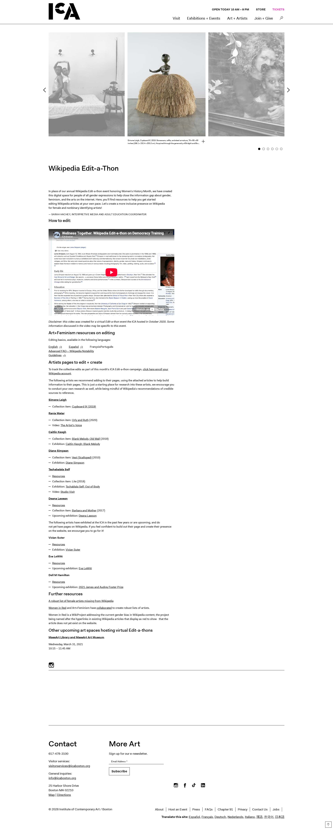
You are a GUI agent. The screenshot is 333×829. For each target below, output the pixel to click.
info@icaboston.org (62, 778)
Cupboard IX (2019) (84, 406)
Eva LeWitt (85, 568)
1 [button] (259, 149)
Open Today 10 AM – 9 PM (230, 9)
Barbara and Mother (84, 510)
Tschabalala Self (59, 469)
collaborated (104, 608)
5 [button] (277, 149)
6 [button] (281, 149)
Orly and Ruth (80, 420)
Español (74, 347)
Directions (64, 795)
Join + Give (263, 18)
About (159, 809)
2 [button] (263, 149)
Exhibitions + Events (203, 18)
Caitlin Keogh (57, 432)
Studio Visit (68, 492)
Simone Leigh (58, 400)
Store (261, 9)
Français (207, 817)
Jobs (276, 809)
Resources (58, 476)
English (53, 347)
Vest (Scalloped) (82, 457)
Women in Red (57, 608)
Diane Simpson (59, 451)
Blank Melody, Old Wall (86, 439)
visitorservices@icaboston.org (69, 766)
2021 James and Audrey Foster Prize (101, 587)
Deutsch (220, 817)
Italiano (250, 817)
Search (281, 18)
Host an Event (177, 809)
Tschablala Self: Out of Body (83, 486)
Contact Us (260, 809)
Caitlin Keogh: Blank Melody (83, 444)
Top (328, 824)
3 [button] (268, 149)
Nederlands (235, 817)
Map (52, 795)
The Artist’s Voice (71, 425)
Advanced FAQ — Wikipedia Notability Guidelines (71, 353)
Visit (176, 18)
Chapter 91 (225, 809)
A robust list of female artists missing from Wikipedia (81, 601)
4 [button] (272, 149)
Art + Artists (237, 18)
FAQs (209, 809)
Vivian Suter (73, 549)
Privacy (242, 809)
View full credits (201, 142)
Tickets (278, 9)
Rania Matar (57, 413)
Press (196, 809)
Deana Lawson (58, 498)
